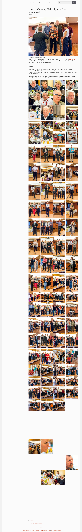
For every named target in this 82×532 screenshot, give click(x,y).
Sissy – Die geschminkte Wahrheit (36, 523)
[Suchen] (74, 2)
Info (54, 2)
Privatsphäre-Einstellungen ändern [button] (27, 530)
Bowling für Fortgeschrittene (35, 521)
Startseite (29, 2)
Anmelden (41, 527)
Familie (44, 2)
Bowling (31, 520)
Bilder (34, 2)
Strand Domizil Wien (73, 59)
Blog (50, 2)
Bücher (39, 2)
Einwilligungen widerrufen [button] (56, 530)
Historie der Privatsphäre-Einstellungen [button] (42, 530)
